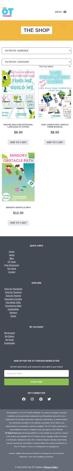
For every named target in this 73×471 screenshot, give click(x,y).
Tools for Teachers (13, 292)
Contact (11, 272)
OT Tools (12, 262)
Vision (13, 316)
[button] (58, 11)
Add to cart (18, 142)
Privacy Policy (51, 467)
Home (11, 251)
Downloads (9, 343)
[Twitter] (49, 399)
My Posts (9, 340)
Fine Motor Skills (13, 302)
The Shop (11, 268)
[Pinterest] (40, 399)
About (11, 255)
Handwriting (13, 309)
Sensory (13, 312)
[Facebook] (23, 399)
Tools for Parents (13, 296)
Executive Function (13, 299)
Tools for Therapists (13, 289)
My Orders (9, 336)
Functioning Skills (13, 306)
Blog (12, 258)
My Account (9, 333)
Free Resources (11, 265)
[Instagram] (32, 399)
